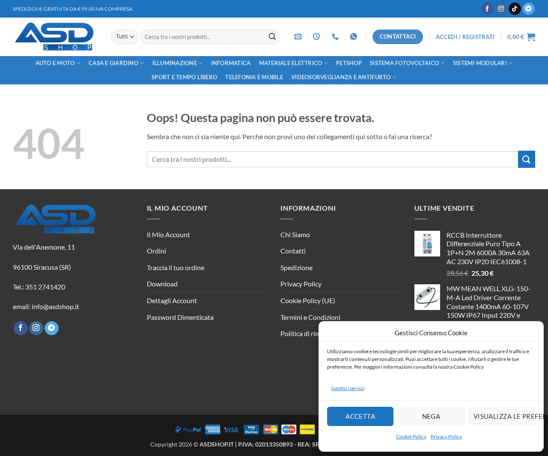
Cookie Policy (411, 436)
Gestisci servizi (347, 388)
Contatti (293, 251)
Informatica (231, 63)
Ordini (156, 251)
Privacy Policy (446, 436)
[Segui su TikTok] (515, 9)
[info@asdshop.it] (299, 36)
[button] (465, 37)
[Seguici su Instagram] (501, 9)
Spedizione (296, 267)
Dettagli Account (172, 300)
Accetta (360, 416)
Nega (431, 416)
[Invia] (272, 37)
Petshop (349, 63)
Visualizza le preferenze (504, 416)
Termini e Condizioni (310, 317)
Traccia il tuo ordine (175, 267)
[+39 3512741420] (336, 36)
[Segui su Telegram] (528, 9)
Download (162, 284)
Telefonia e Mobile (254, 77)
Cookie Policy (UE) (307, 300)
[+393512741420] (354, 36)
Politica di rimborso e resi (317, 333)
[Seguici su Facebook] (487, 9)
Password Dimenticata (180, 317)
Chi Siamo (295, 234)
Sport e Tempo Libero (184, 77)
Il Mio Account (168, 234)
